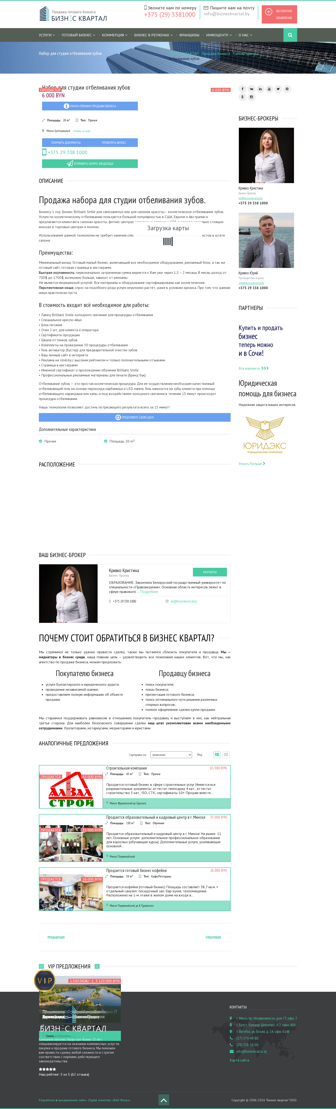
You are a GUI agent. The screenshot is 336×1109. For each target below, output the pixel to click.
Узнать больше (251, 463)
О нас (244, 35)
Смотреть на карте (81, 131)
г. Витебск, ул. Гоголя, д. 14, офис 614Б (263, 1031)
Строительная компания (126, 768)
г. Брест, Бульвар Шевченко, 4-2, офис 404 (266, 1024)
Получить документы (66, 143)
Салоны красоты (246, 53)
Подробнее (149, 591)
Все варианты (250, 368)
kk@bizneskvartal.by (184, 601)
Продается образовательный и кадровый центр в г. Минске (155, 817)
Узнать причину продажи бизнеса (92, 106)
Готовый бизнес (77, 35)
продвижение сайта (72, 1100)
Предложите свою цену (137, 417)
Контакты (210, 572)
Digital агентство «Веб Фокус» (109, 1100)
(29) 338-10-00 (247, 1044)
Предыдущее (56, 937)
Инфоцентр (217, 35)
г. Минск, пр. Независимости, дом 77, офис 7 (267, 1018)
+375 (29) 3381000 (169, 14)
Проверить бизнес (114, 143)
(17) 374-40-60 (247, 1038)
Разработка (47, 1100)
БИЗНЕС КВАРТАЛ (183, 53)
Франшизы (189, 35)
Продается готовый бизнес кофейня (136, 870)
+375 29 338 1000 (66, 152)
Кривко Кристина (124, 570)
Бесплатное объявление (284, 14)
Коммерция (113, 35)
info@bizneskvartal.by (226, 14)
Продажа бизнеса (216, 53)
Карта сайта (239, 1060)
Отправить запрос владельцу (93, 164)
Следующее (213, 937)
